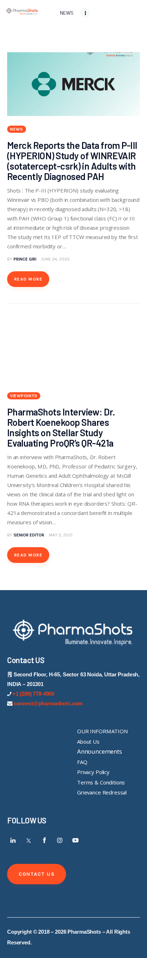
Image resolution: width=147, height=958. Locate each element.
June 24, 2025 (55, 259)
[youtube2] (75, 840)
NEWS (16, 129)
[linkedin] (13, 840)
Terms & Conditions (101, 782)
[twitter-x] (29, 840)
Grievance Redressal (102, 792)
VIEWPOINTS (23, 395)
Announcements (99, 751)
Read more (28, 279)
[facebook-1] (44, 840)
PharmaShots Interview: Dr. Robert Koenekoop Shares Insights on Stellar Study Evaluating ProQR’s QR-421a (61, 427)
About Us (88, 741)
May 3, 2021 (60, 535)
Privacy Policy (93, 771)
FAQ (82, 761)
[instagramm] (60, 840)
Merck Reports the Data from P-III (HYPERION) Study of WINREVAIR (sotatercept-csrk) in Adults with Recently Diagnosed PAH (72, 161)
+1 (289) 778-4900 (33, 694)
